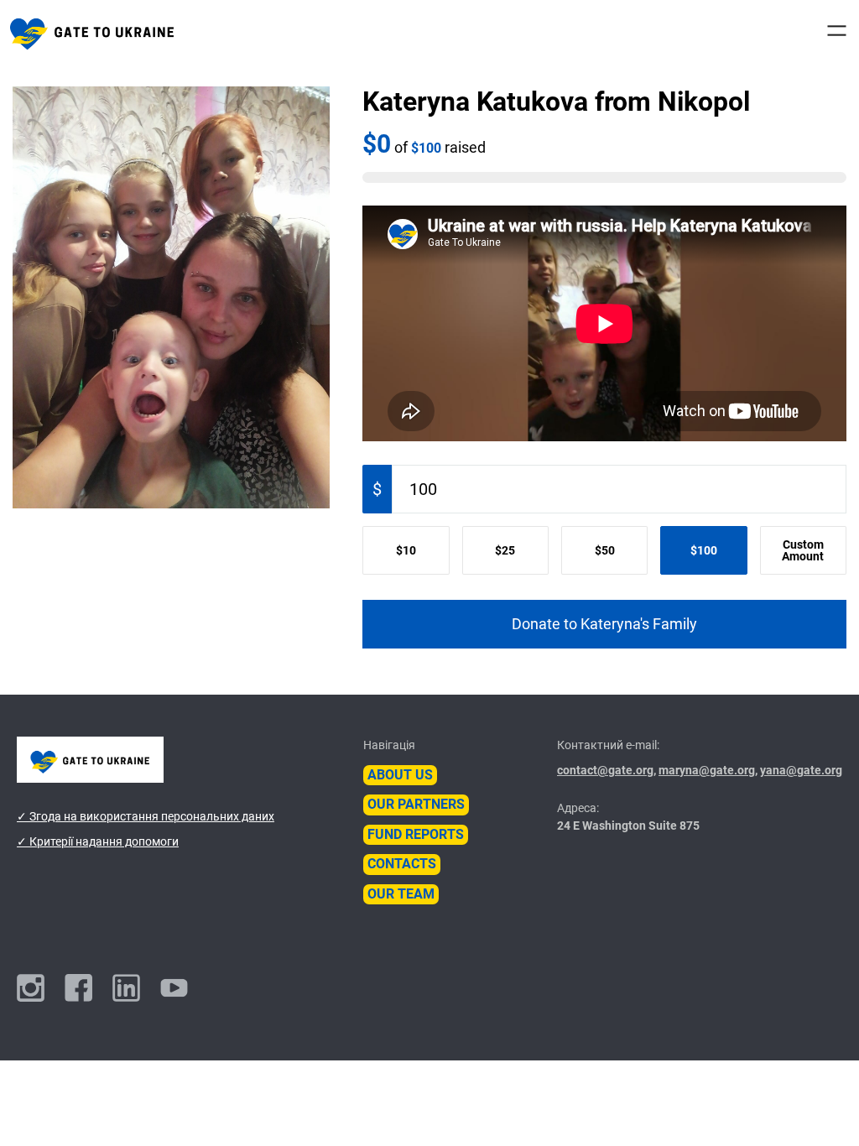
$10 (406, 550)
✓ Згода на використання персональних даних (145, 816)
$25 (505, 550)
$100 (703, 550)
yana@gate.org (801, 770)
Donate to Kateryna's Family (604, 624)
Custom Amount (803, 550)
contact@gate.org (605, 770)
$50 (605, 550)
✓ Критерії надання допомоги (98, 841)
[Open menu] (837, 30)
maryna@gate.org (707, 770)
